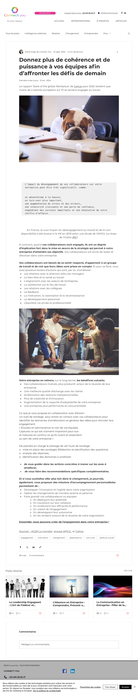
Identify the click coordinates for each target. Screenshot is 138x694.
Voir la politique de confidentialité (47, 690)
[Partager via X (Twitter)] (27, 547)
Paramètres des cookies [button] (90, 687)
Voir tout (128, 570)
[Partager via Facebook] (20, 547)
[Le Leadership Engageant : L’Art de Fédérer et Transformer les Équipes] (25, 587)
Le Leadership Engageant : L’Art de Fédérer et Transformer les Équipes (25, 604)
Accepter (125, 687)
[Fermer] (134, 687)
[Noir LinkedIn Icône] (125, 13)
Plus (105, 33)
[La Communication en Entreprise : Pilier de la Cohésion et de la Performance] (112, 587)
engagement (27, 538)
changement (59, 538)
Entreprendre (91, 33)
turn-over (90, 538)
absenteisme (76, 538)
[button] (129, 33)
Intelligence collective (35, 33)
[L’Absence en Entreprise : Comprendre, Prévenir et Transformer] (69, 587)
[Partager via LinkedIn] (33, 547)
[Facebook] (122, 13)
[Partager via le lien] (40, 547)
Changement (72, 33)
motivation (43, 538)
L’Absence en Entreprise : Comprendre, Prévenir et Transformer (68, 604)
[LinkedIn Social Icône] (73, 671)
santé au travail (107, 538)
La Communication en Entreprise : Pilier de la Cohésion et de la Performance (110, 604)
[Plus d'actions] (117, 51)
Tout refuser (110, 687)
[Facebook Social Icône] (65, 671)
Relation (56, 33)
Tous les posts (12, 33)
